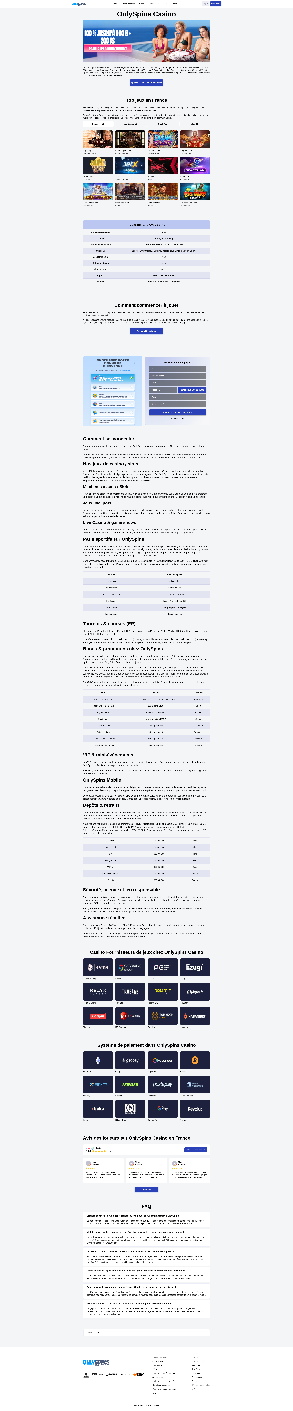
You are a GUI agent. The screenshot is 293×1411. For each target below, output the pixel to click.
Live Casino (128, 124)
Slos (193, 124)
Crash (160, 124)
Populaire (96, 124)
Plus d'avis (146, 1189)
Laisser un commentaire (196, 1150)
